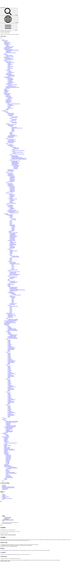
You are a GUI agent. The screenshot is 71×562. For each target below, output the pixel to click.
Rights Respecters (9, 100)
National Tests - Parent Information (9, 449)
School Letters (6, 454)
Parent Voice (10, 85)
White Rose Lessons (13, 335)
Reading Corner (12, 194)
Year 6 (7, 204)
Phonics (11, 115)
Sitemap (3, 515)
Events (9, 67)
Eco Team (7, 102)
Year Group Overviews (13, 276)
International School (9, 74)
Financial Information (7, 445)
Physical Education (11, 284)
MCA (7, 469)
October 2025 (8, 455)
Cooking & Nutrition (13, 242)
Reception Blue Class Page (12, 124)
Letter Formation (16, 147)
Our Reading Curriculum (14, 287)
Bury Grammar (8, 475)
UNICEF (9, 64)
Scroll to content (2, 7)
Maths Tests (16, 168)
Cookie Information (7, 518)
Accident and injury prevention (11, 425)
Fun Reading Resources (13, 290)
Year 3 (7, 172)
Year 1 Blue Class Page (11, 139)
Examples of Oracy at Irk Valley (13, 319)
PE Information (12, 196)
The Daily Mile (10, 317)
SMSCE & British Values (12, 315)
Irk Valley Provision (9, 428)
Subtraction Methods (15, 162)
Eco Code (9, 70)
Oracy (7, 318)
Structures (11, 245)
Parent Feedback (8, 83)
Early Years (4, 433)
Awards (5, 60)
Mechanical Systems (13, 244)
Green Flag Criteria (11, 72)
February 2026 (8, 459)
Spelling (13, 149)
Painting (13, 228)
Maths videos (14, 120)
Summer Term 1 (12, 179)
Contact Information (7, 42)
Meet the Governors (9, 55)
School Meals (6, 464)
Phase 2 (13, 129)
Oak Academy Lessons (13, 334)
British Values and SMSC (10, 321)
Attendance (6, 439)
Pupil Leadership (6, 94)
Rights (9, 65)
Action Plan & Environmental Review (14, 103)
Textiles (11, 241)
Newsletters (6, 450)
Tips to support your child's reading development (17, 289)
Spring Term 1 (12, 178)
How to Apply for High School (11, 467)
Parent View (8, 88)
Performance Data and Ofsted (8, 57)
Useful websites (14, 117)
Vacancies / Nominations (10, 56)
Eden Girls (7, 471)
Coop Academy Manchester (10, 472)
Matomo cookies (5, 550)
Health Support (10, 78)
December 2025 (8, 457)
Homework (12, 195)
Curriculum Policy (13, 235)
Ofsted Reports (8, 58)
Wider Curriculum (9, 313)
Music (9, 280)
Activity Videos (14, 127)
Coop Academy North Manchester (11, 473)
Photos (9, 107)
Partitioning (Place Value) (16, 160)
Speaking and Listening (13, 250)
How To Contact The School (12, 84)
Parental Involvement (11, 211)
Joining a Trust (6, 437)
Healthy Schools (8, 73)
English (9, 249)
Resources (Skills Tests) (15, 165)
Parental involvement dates (14, 212)
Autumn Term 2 (12, 177)
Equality (5, 444)
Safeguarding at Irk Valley (8, 49)
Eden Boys (8, 470)
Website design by (6, 523)
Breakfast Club (6, 441)
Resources (11, 278)
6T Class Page (10, 206)
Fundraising (6, 91)
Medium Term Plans (11, 113)
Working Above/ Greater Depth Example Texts (19, 159)
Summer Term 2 (12, 180)
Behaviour (5, 440)
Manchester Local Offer (9, 46)
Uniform (5, 478)
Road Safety (10, 316)
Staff (5, 53)
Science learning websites (14, 306)
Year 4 (7, 182)
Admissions (6, 438)
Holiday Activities (7, 447)
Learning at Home (11, 125)
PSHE (9, 285)
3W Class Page (10, 174)
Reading (11, 133)
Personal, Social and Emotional (13, 330)
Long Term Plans (10, 114)
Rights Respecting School (10, 62)
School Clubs (6, 453)
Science (9, 305)
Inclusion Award (8, 61)
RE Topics (11, 295)
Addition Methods (15, 161)
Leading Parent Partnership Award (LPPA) (12, 87)
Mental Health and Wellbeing (8, 427)
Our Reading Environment (14, 288)
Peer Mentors (8, 99)
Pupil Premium (6, 452)
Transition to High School (8, 466)
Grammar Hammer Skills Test (18, 152)
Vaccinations (8, 423)
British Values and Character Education (8, 486)
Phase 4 (13, 131)
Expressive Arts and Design (12, 329)
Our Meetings (10, 104)
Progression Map (12, 234)
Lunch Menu (10, 80)
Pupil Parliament (10, 66)
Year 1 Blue (14, 218)
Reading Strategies (15, 155)
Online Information (11, 82)
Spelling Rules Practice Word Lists (19, 150)
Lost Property (10, 81)
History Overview (13, 273)
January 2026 (8, 458)
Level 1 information (15, 116)
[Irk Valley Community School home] (5, 31)
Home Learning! (12, 238)
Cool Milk (5, 443)
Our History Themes (13, 272)
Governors (5, 54)
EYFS (11, 253)
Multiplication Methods (15, 163)
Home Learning (12, 224)
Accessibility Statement (7, 517)
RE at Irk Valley (12, 293)
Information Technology (13, 236)
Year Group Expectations (14, 232)
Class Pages (6, 111)
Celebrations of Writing (15, 256)
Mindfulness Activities (9, 430)
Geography (10, 261)
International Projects (11, 75)
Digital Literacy (12, 237)
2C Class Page (10, 144)
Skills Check (16, 167)
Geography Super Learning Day (15, 263)
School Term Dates (7, 465)
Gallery (7, 109)
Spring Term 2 (12, 189)
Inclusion (7, 45)
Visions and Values (7, 48)
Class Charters (10, 68)
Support (3, 419)
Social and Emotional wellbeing (11, 426)
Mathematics (10, 327)
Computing (10, 231)
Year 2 (7, 143)
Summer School (6, 324)
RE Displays (14, 294)
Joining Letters (16, 148)
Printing (13, 227)
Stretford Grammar (9, 476)
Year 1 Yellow (14, 219)
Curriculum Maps (12, 296)
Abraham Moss (8, 468)
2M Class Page (10, 169)
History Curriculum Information (15, 274)
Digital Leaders (8, 101)
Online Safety (8, 51)
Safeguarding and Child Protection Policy (12, 50)
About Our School (5, 40)
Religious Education (11, 292)
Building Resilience (9, 431)
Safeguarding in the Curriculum (11, 52)
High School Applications (12, 203)
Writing (11, 132)
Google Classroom (7, 323)
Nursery (7, 112)
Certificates (10, 71)
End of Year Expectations (12, 210)
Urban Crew (8, 95)
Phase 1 (13, 128)
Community (6, 432)
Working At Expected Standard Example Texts (19, 158)
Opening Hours (6, 43)
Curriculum (4, 110)
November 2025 (8, 456)
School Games (10, 314)
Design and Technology (11, 240)
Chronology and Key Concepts (15, 271)
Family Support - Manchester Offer (11, 422)
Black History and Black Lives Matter (10, 322)
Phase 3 (13, 130)
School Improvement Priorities (9, 59)
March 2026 (8, 460)
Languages (9, 374)
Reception (7, 123)
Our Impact (10, 98)
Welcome (5, 41)
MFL (9, 279)
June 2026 (7, 462)
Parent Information (9, 77)
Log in (3, 520)
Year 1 (7, 138)
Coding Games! (12, 239)
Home (3, 39)
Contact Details (6, 90)
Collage (13, 229)
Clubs (9, 69)
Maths (11, 118)
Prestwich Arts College (9, 477)
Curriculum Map (12, 233)
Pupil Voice (12, 248)
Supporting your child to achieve (11, 86)
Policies (3, 417)
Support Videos (12, 277)
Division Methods (14, 164)
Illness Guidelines (7, 448)
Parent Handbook (10, 79)
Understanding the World (12, 328)
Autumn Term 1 (12, 176)
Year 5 (7, 192)
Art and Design (10, 215)
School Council (8, 96)
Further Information (5, 436)
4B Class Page (10, 183)
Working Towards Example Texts (17, 157)
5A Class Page (10, 193)
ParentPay (5, 451)
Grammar (13, 151)
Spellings (11, 197)
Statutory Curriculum (9, 214)
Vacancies (5, 92)
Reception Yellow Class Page (12, 135)
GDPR (5, 446)
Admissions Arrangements (8, 47)
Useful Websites (12, 134)
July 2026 (7, 463)
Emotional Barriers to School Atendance (12, 421)
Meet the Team (10, 97)
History (9, 270)
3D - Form (13, 226)
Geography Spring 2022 (13, 269)
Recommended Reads (15, 156)
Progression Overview (13, 303)
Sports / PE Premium (7, 93)
